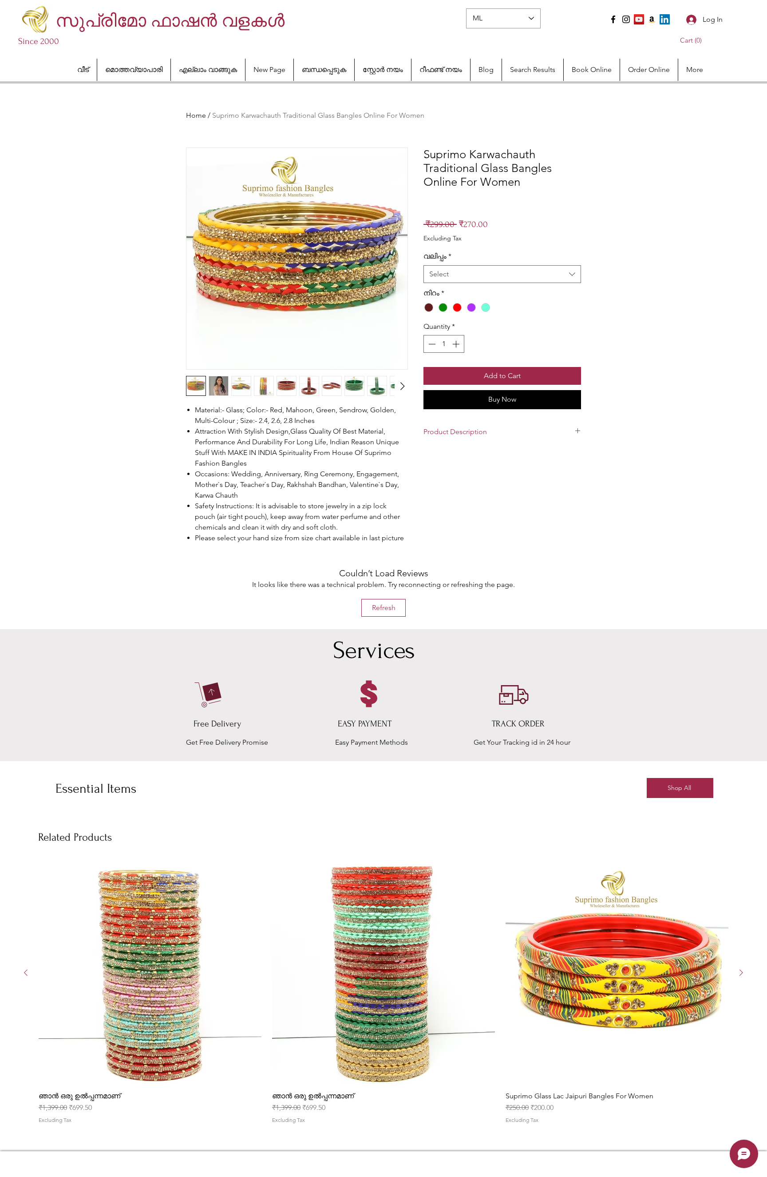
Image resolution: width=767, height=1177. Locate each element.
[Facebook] (613, 19)
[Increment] (457, 343)
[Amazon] (652, 19)
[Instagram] (626, 19)
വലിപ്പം (437, 256)
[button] (692, 40)
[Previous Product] (25, 972)
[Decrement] (431, 343)
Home (196, 115)
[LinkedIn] (665, 19)
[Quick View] (150, 973)
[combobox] (502, 274)
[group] (383, 997)
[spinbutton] (444, 343)
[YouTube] (639, 19)
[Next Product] (741, 972)
